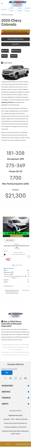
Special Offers (15, 44)
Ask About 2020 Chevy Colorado (16, 32)
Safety (5, 55)
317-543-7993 (13, 369)
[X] (5, 378)
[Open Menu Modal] (2, 3)
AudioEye (14, 427)
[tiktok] (20, 378)
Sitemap (7, 427)
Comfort (14, 55)
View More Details (17, 265)
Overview (5, 50)
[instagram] (15, 378)
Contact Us (23, 423)
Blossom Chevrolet (22, 419)
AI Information (22, 427)
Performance (16, 50)
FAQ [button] (7, 372)
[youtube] (25, 378)
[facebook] (10, 378)
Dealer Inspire (15, 434)
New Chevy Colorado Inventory (15, 39)
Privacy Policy (8, 423)
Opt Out (16, 423)
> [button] (28, 256)
